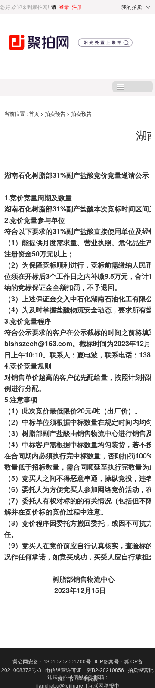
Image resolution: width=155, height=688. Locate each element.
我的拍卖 (131, 6)
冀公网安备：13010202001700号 (52, 661)
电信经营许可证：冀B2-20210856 (86, 669)
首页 (34, 113)
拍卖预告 (56, 113)
